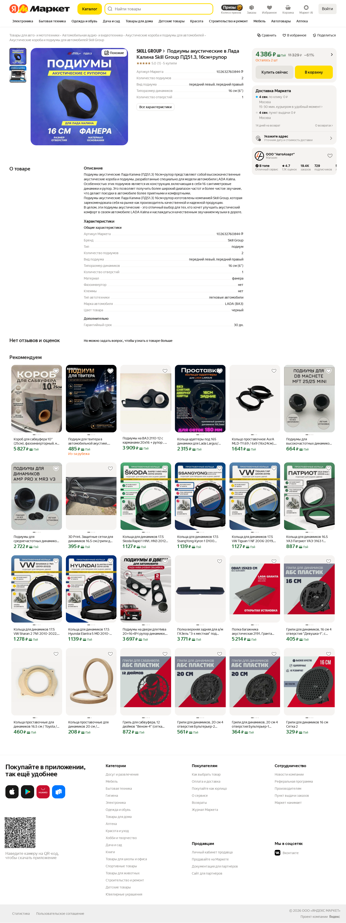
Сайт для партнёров (207, 873)
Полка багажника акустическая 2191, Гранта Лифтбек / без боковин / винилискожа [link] (252, 631)
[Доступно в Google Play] (27, 797)
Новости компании (289, 774)
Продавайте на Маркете (210, 859)
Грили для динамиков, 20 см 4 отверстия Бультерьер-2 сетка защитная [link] (200, 724)
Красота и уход (117, 831)
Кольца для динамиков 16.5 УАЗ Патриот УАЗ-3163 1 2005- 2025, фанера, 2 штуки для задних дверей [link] (308, 539)
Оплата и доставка (206, 781)
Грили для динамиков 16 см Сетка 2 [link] (307, 724)
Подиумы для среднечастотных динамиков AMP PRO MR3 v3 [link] (36, 539)
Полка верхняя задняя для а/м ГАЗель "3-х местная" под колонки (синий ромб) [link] (200, 631)
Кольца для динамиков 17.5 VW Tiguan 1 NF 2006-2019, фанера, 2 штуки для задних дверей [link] (253, 539)
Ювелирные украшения (124, 894)
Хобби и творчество (121, 838)
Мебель (112, 781)
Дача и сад (114, 845)
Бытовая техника (119, 788)
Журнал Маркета (205, 810)
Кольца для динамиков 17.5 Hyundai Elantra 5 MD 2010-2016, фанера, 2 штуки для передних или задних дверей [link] (90, 631)
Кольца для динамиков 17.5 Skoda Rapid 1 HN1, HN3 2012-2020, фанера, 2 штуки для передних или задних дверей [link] (145, 539)
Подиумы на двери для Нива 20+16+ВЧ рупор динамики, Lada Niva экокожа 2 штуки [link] (144, 631)
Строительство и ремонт (125, 880)
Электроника (116, 803)
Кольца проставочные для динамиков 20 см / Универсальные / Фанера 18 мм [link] (89, 724)
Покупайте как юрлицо (209, 788)
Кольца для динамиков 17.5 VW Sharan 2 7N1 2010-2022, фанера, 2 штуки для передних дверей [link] (35, 631)
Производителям (288, 788)
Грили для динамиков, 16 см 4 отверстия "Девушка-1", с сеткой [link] (308, 631)
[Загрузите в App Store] (12, 797)
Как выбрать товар (206, 774)
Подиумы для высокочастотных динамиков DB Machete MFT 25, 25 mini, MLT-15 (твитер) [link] (308, 441)
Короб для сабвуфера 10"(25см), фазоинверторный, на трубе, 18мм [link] (36, 441)
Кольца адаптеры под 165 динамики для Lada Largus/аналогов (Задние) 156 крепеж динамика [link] (197, 441)
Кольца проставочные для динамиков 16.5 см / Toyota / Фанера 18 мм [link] (35, 724)
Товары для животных (123, 873)
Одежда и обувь (118, 810)
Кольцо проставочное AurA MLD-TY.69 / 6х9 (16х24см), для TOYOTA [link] (253, 441)
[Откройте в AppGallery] (43, 797)
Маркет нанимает (288, 803)
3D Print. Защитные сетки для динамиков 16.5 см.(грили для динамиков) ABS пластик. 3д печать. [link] (91, 539)
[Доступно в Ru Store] (58, 797)
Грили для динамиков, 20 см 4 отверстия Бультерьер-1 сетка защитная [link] (255, 724)
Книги (110, 852)
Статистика (21, 913)
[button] (155, 107)
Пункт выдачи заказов (292, 795)
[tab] (22, 21)
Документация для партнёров (215, 866)
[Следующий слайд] (120, 96)
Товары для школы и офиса (126, 859)
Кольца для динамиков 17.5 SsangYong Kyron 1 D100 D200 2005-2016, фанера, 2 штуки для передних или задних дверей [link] (198, 539)
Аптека (111, 824)
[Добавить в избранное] (56, 371)
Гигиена (112, 795)
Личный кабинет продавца (212, 852)
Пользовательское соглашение (60, 913)
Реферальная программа (294, 781)
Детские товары (118, 887)
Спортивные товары (121, 866)
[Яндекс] (334, 917)
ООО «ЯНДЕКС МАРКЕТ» (321, 910)
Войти (327, 9)
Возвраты (199, 803)
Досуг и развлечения (122, 774)
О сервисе (200, 795)
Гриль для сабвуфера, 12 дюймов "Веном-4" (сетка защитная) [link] (142, 724)
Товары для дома (119, 817)
